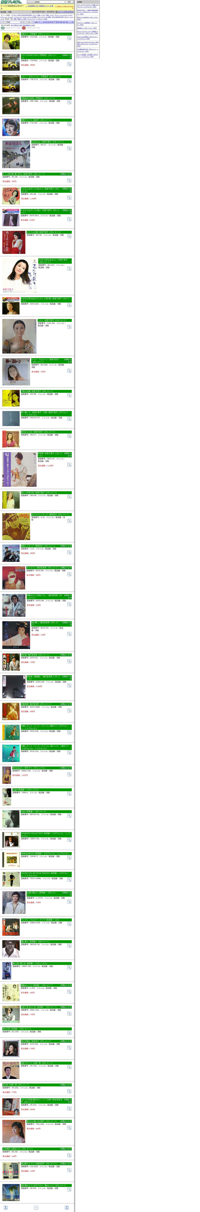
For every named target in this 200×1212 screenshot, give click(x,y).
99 (58, 22)
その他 (45, 19)
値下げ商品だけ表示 (16, 25)
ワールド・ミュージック (15, 17)
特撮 (15, 19)
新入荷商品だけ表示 (29, 25)
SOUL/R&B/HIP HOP (58, 17)
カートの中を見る (65, 12)
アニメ (35, 15)
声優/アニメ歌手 (22, 19)
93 (46, 22)
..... (41, 22)
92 (44, 22)
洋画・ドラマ (50, 15)
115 (72, 22)
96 (52, 22)
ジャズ (70, 15)
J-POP (19, 15)
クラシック (3, 17)
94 (48, 22)
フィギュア (39, 19)
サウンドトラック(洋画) (29, 17)
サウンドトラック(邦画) (44, 17)
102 (67, 22)
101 (64, 22)
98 (56, 22)
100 (61, 22)
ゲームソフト (31, 19)
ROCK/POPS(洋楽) (27, 15)
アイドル (13, 15)
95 (50, 22)
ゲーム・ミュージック (61, 15)
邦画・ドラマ (41, 15)
